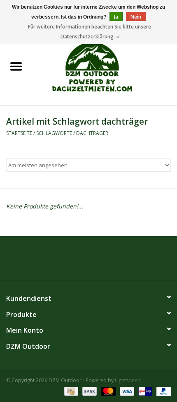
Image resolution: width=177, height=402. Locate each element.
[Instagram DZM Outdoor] (95, 261)
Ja (116, 16)
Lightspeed (128, 380)
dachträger (92, 133)
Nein (135, 16)
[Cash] (70, 390)
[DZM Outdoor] (105, 67)
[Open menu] (16, 66)
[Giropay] (144, 390)
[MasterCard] (107, 390)
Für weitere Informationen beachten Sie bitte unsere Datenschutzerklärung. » (89, 31)
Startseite (19, 133)
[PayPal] (162, 390)
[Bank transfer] (88, 390)
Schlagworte (54, 133)
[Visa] (126, 390)
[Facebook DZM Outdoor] (81, 261)
